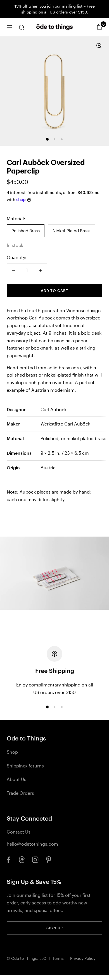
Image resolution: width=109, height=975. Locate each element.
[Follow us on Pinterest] (48, 859)
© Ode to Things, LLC (26, 958)
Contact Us (18, 831)
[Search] (21, 27)
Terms (58, 958)
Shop (12, 752)
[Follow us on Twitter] (21, 859)
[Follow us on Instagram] (35, 859)
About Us (16, 779)
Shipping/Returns (25, 765)
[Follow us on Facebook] (8, 859)
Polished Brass (25, 230)
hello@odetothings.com (32, 843)
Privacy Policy (82, 958)
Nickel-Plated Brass (71, 230)
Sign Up (54, 928)
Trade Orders (20, 793)
